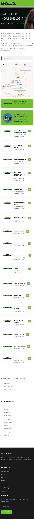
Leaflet (12, 96)
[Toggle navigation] (30, 4)
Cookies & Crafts (18, 80)
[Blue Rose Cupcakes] (25, 65)
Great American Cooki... (12, 86)
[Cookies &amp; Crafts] (18, 77)
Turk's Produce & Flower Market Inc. (20, 131)
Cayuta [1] (7, 419)
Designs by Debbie (19, 231)
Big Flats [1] (7, 412)
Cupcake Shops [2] (9, 386)
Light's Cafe (17, 268)
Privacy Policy (6, 477)
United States (11, 23)
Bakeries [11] (7, 383)
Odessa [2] (7, 432)
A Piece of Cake (18, 255)
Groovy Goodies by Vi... (18, 84)
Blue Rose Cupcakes (25, 69)
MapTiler (17, 96)
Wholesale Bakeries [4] (10, 390)
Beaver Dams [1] (8, 422)
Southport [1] (7, 415)
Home (3, 23)
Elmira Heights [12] (9, 406)
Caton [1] (6, 435)
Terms (4, 474)
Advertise (5, 485)
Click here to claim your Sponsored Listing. (21, 120)
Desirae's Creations (20, 102)
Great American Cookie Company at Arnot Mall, (19, 174)
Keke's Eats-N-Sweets (20, 217)
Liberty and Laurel (19, 283)
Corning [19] (7, 428)
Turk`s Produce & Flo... (20, 89)
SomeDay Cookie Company (18, 146)
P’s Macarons (18, 189)
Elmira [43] (7, 409)
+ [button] (3, 64)
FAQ (3, 480)
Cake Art (13, 85)
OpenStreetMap (23, 96)
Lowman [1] (7, 425)
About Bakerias (6, 471)
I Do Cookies (17, 295)
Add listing (5, 488)
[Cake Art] (13, 81)
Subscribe (7, 512)
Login (3, 491)
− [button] (3, 67)
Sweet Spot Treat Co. (20, 243)
